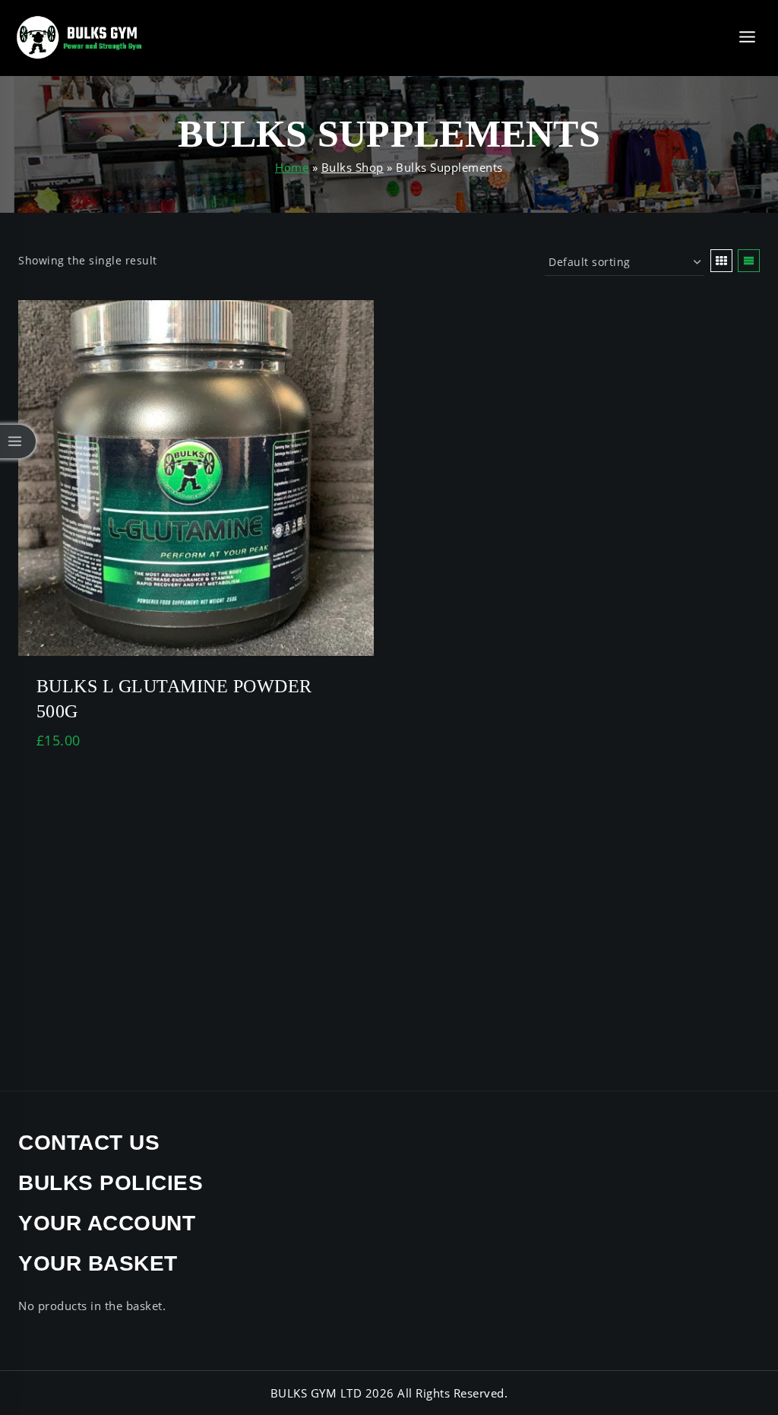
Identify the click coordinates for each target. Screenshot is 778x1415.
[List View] (749, 260)
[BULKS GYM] (79, 37)
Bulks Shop (352, 167)
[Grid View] (721, 260)
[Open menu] (747, 37)
